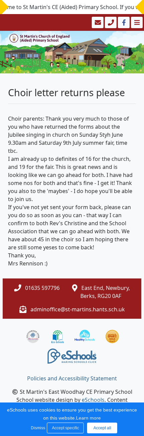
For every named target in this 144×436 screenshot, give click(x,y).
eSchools (93, 399)
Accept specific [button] (65, 428)
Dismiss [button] (37, 428)
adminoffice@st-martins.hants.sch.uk (77, 309)
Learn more (88, 418)
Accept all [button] (102, 428)
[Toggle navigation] (136, 22)
